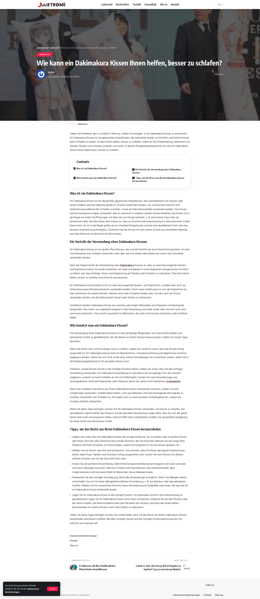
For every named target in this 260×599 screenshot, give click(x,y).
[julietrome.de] (52, 4)
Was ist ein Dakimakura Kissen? (91, 168)
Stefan (51, 72)
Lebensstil (44, 54)
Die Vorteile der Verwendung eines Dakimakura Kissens (156, 171)
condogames (173, 381)
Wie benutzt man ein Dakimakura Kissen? (96, 178)
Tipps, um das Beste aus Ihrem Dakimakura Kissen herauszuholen (158, 179)
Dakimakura (127, 265)
